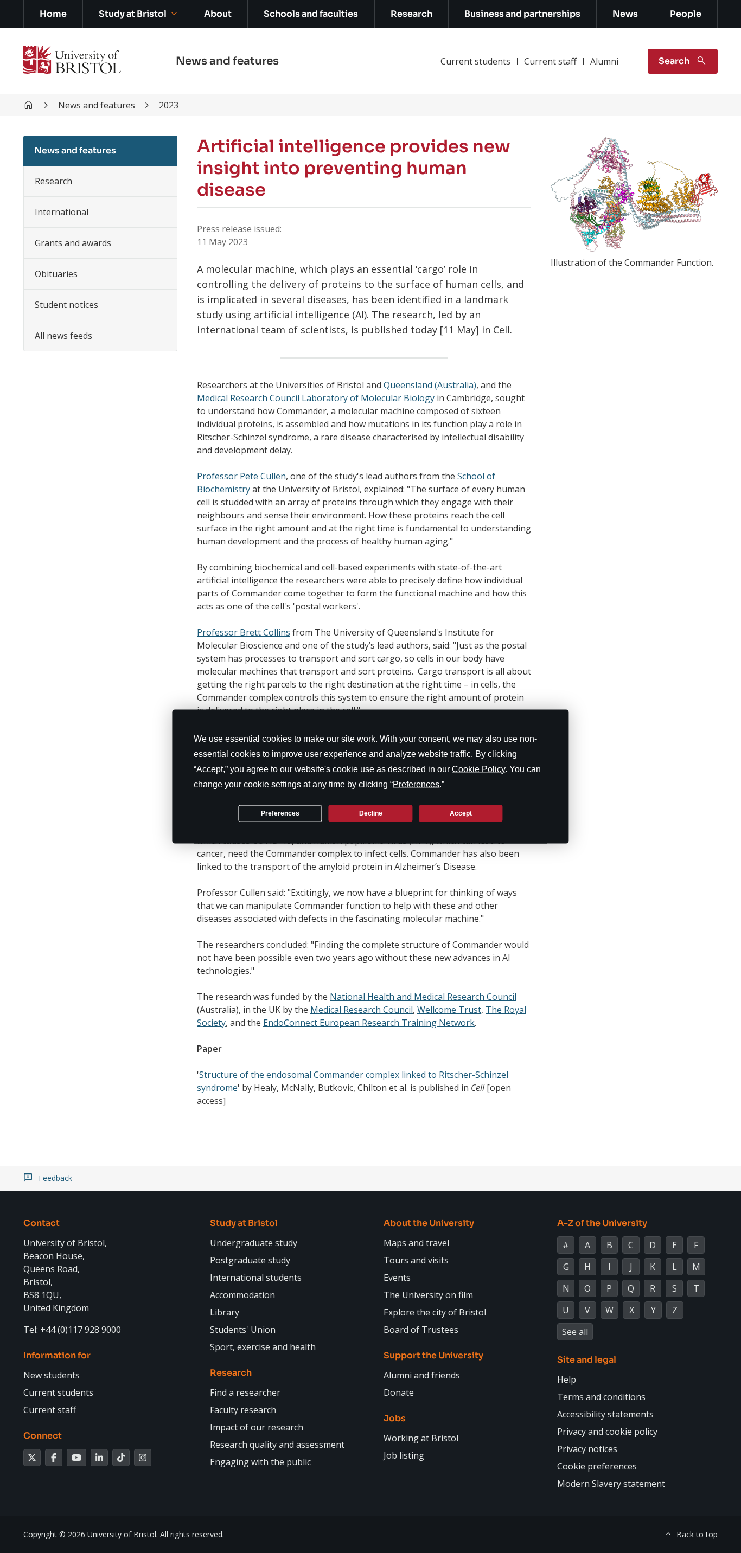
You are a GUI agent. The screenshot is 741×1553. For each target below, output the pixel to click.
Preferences (280, 813)
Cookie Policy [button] (478, 769)
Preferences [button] (416, 784)
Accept (461, 813)
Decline (370, 813)
